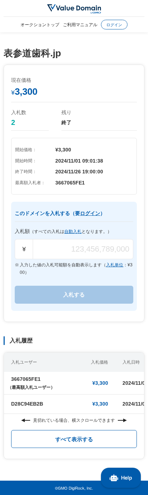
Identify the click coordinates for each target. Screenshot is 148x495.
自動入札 (73, 231)
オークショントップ (39, 24)
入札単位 (114, 264)
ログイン (114, 24)
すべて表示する (74, 439)
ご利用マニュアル (80, 24)
